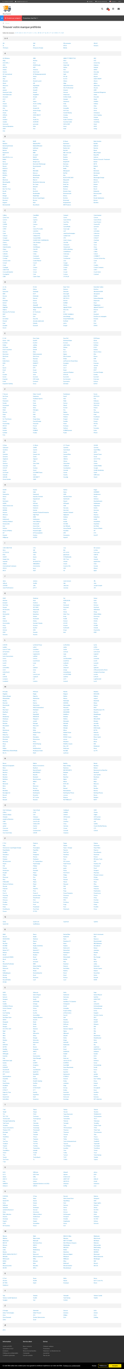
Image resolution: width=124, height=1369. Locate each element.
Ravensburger (98, 941)
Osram (65, 828)
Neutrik (35, 774)
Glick (34, 461)
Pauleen (5, 859)
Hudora (35, 535)
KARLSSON (66, 600)
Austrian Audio (67, 122)
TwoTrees (6, 1159)
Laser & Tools (6, 649)
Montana (5, 739)
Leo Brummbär (67, 658)
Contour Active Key (99, 258)
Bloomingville (6, 182)
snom (34, 1053)
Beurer (5, 166)
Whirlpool (66, 1256)
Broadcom (5, 198)
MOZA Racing (37, 744)
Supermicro (66, 1094)
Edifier (35, 347)
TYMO (65, 1159)
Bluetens (66, 182)
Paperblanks (6, 850)
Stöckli (5, 1088)
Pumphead (36, 906)
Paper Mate (97, 847)
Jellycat (5, 583)
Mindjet (65, 728)
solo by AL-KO (67, 1060)
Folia (34, 416)
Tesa (64, 1125)
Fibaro (34, 405)
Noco (4, 788)
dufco (65, 323)
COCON (5, 251)
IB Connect (97, 548)
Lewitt (4, 663)
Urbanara (66, 1183)
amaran (5, 90)
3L (3, 45)
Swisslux (96, 1097)
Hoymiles (66, 530)
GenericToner (98, 454)
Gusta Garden (7, 479)
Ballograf (5, 148)
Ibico (4, 550)
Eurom (4, 377)
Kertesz (96, 605)
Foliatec (65, 416)
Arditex (96, 103)
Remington (66, 952)
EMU (4, 363)
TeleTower (6, 1123)
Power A (35, 893)
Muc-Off (65, 746)
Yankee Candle (98, 1295)
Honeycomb (6, 524)
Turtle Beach (36, 1157)
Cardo (4, 222)
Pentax (5, 868)
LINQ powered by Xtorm (100, 670)
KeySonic (96, 607)
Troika (65, 1152)
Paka (4, 845)
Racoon (5, 936)
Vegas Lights (97, 1203)
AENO (95, 69)
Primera (65, 897)
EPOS (65, 365)
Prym (34, 904)
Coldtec (35, 251)
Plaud (34, 884)
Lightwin (96, 667)
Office (4, 812)
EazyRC (35, 340)
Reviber (35, 955)
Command (36, 256)
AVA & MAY (66, 124)
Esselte (5, 374)
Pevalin (5, 872)
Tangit (4, 1112)
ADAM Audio (36, 65)
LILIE (4, 670)
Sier (95, 1028)
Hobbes (65, 517)
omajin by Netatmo (8, 819)
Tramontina (36, 1148)
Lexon (4, 665)
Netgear (65, 772)
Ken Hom (5, 605)
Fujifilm (5, 428)
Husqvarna (66, 535)
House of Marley (7, 530)
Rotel (64, 975)
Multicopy (66, 748)
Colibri (95, 251)
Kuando (35, 632)
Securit (65, 1015)
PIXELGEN (6, 882)
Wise (64, 1261)
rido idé (35, 959)
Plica (95, 884)
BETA (95, 164)
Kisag (95, 612)
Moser (95, 739)
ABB (34, 58)
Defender (35, 296)
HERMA (5, 510)
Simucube (36, 1040)
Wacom (5, 1236)
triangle (35, 1150)
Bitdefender (36, 175)
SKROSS (5, 1044)
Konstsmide (6, 623)
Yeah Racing (66, 1298)
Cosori (35, 263)
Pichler (96, 877)
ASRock (5, 115)
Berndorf (5, 164)
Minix (34, 730)
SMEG (35, 1051)
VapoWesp (66, 1200)
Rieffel (65, 959)
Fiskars (96, 407)
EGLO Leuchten (7, 349)
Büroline (96, 202)
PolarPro (35, 888)
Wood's (96, 1263)
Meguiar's (36, 719)
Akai (4, 78)
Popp (64, 891)
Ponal (4, 891)
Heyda (95, 512)
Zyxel (34, 1319)
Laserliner (36, 649)
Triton (4, 1152)
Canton (5, 219)
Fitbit (4, 410)
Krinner (5, 630)
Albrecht (5, 81)
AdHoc (65, 67)
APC (34, 99)
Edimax (65, 347)
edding (35, 345)
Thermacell (36, 1130)
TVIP (64, 1157)
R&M (4, 934)
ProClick (96, 900)
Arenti (35, 106)
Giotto (5, 461)
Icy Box (96, 550)
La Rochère (66, 645)
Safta (64, 992)
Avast (95, 124)
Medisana (5, 719)
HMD (34, 517)
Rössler (5, 975)
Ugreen (65, 1174)
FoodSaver (97, 416)
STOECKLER (36, 1088)
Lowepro (5, 679)
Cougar (65, 263)
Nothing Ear (36, 793)
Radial (34, 936)
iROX (4, 570)
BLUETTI (96, 182)
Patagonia (36, 854)
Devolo (35, 303)
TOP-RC (35, 1143)
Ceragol (5, 238)
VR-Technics (6, 1225)
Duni (95, 323)
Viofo (95, 1214)
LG (34, 665)
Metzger (35, 723)
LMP (4, 674)
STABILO (66, 1076)
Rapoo (35, 941)
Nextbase (96, 777)
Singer (65, 1040)
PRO (64, 900)
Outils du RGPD (7, 1346)
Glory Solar (36, 463)
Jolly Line (65, 585)
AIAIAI (96, 74)
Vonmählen (36, 1223)
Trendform (97, 1148)
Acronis (65, 63)
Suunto (96, 1094)
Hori (4, 526)
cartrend (96, 226)
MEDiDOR (36, 716)
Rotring (5, 977)
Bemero (65, 159)
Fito (64, 410)
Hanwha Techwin (38, 496)
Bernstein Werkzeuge (39, 164)
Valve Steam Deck (68, 1198)
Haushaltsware (98, 501)
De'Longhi (66, 293)
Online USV (36, 823)
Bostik (4, 191)
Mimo (34, 728)
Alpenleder (36, 85)
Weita (4, 1247)
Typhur (96, 1159)
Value (34, 1198)
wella (4, 1249)
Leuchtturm (36, 660)
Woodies (35, 1265)
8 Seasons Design (38, 48)
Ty (33, 1159)
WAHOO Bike (67, 1236)
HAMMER (96, 492)
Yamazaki (65, 1295)
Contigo (5, 258)
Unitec (35, 1181)
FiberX (65, 405)
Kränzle (96, 627)
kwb (64, 632)
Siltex (34, 1035)
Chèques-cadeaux (48, 1346)
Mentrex (5, 721)
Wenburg (96, 1249)
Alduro (65, 81)
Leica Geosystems (8, 656)
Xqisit (34, 1283)
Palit (34, 845)
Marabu (5, 700)
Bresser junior (98, 193)
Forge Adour (36, 419)
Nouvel (5, 795)
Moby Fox (5, 734)
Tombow (96, 1139)
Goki (34, 465)
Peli (4, 866)
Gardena (5, 450)
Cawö (4, 233)
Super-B (5, 1094)
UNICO (5, 1179)
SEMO (4, 1019)
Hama (65, 492)
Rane (64, 939)
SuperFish (36, 1094)
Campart (65, 215)
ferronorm (96, 403)
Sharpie (5, 1024)
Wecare (5, 1245)
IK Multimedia (67, 557)
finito (34, 407)
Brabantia (96, 191)
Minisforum (6, 730)
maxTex (35, 712)
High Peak (36, 514)
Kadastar (35, 598)
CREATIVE (6, 269)
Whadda (5, 1256)
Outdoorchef (37, 830)
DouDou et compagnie (100, 316)
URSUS (35, 1186)
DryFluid (65, 321)
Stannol (65, 1078)
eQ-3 (64, 367)
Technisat (66, 1116)
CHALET (96, 238)
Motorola (5, 741)
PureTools (36, 909)
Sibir (95, 1026)
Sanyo (4, 1001)
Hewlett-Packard (68, 512)
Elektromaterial (37, 354)
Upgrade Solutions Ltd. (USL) (41, 1183)
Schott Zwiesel (7, 1008)
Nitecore (96, 783)
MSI (95, 744)
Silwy (4, 1038)
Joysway (65, 588)
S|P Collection (98, 1099)
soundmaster (37, 1069)
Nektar (96, 768)
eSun (34, 374)
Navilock (35, 768)
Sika (95, 1031)
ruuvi (64, 979)
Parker (35, 852)
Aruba (4, 112)
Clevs (95, 247)
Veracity (96, 1205)
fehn (64, 398)
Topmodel (96, 1143)
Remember (36, 952)
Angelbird (36, 94)
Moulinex (66, 741)
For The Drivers (7, 419)
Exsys (34, 383)
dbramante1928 (98, 291)
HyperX (65, 537)
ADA (4, 65)
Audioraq (96, 119)
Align (64, 83)
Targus (35, 1112)
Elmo (4, 358)
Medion (96, 716)
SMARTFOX (97, 1049)
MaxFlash (5, 712)
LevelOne (66, 660)
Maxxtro (96, 712)
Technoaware (97, 1116)
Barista (5, 150)
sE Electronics (67, 1013)
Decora (5, 296)
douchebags (66, 316)
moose (65, 739)
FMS (34, 414)
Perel (95, 868)
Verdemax (36, 1207)
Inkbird (5, 563)
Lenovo (35, 658)
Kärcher (5, 600)
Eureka (96, 374)
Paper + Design (67, 847)
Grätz (34, 474)
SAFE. (4, 992)
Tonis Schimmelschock (69, 1141)
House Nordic (67, 528)
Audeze (96, 117)
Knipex (35, 616)
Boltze (95, 186)
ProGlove (66, 902)
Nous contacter (27, 1346)
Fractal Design (37, 421)
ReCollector (97, 945)
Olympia (5, 817)
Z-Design (5, 1310)
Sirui (4, 1042)
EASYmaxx (97, 338)
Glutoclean (66, 463)
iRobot (95, 568)
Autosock (5, 124)
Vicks (4, 1212)
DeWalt (65, 303)
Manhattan (36, 698)
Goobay (35, 468)
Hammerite (6, 494)
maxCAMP (66, 710)
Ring (95, 959)
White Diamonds (98, 1256)
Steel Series (6, 1083)
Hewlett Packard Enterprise (41, 512)
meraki (35, 721)
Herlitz (95, 508)
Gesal (95, 456)
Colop (34, 254)
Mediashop (6, 716)
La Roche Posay (37, 645)
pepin (65, 868)
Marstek (5, 703)
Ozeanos (65, 833)
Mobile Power (67, 732)
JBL (95, 581)
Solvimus (96, 1060)
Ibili (34, 550)
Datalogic (35, 291)
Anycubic (96, 97)
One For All (36, 821)
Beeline (65, 157)
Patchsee (96, 854)
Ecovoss (96, 342)
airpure (96, 76)
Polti (64, 888)
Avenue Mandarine (8, 126)
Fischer (65, 407)
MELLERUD (97, 719)
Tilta (95, 1134)
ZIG (34, 1315)
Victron (65, 1212)
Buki (34, 202)
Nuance (65, 797)
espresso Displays (68, 372)
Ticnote (65, 1134)
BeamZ (65, 155)
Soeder (96, 1053)
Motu (34, 741)
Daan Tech (66, 287)
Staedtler (5, 1078)
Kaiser (95, 598)
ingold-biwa (97, 561)
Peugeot (96, 870)
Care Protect (97, 222)
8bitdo (65, 48)
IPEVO (5, 568)
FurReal (5, 432)
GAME (35, 447)
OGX (34, 812)
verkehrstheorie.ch (8, 1210)
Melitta (65, 719)
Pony (34, 891)
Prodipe (5, 902)
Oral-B (35, 828)
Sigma (65, 1031)
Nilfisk (34, 781)
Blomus (96, 180)
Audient (5, 119)
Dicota (65, 305)
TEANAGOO (97, 1114)
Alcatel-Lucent (37, 81)
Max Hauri (5, 710)
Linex (34, 670)
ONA (4, 821)
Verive (95, 1207)
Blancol (35, 180)
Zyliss (4, 1319)
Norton (96, 790)
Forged (65, 419)
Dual (4, 323)
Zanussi (65, 1310)
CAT (64, 231)
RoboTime (36, 968)
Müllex (4, 748)
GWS (34, 479)
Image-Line (6, 559)
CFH (64, 238)
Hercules (65, 508)
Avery (65, 126)
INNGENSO (36, 563)
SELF (95, 1017)
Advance (35, 69)
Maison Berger (7, 696)
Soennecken (36, 1056)
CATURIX (96, 231)
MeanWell (36, 714)
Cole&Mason (67, 251)
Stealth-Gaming (37, 1081)
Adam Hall (66, 65)
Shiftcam (65, 1024)
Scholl (65, 1006)
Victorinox (36, 1212)
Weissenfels (97, 1245)
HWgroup (5, 537)
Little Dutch (6, 672)
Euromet (35, 377)
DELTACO (66, 298)
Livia (34, 672)
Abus (64, 60)
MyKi (34, 753)
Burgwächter (67, 202)
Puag (64, 904)
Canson (96, 217)
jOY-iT (35, 588)
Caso (4, 231)
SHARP (96, 1022)
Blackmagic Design (99, 177)
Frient (65, 423)
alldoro (95, 83)
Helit (64, 505)
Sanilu (34, 999)
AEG (64, 69)
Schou (35, 1008)
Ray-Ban (5, 943)
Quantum (66, 921)
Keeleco (35, 602)
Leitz (64, 656)
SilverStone (97, 1035)
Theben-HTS (6, 1130)
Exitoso (96, 381)
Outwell (65, 830)
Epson (4, 367)
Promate (96, 902)
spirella (96, 1074)
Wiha (34, 1259)
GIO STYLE (97, 459)
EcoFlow (5, 342)
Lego (64, 654)
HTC (95, 533)
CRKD (65, 269)
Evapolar (5, 379)
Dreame (96, 318)
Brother (65, 198)
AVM (4, 128)
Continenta (36, 258)
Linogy (65, 670)
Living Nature (67, 672)
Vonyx (65, 1223)
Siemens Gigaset (68, 1028)
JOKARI (5, 585)
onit (95, 821)
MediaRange (97, 714)
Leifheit (35, 656)
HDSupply (66, 503)
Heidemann (97, 503)
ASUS (4, 117)
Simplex (5, 1040)
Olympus (35, 817)
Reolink (96, 952)
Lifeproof (66, 667)
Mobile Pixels (36, 732)
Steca (95, 1081)
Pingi (34, 879)
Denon (35, 300)
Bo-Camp (35, 184)
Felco (34, 401)
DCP (34, 293)
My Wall (65, 750)
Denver (65, 300)
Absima (35, 60)
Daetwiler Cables (98, 287)
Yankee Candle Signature (10, 1298)
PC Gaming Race (37, 861)
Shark (34, 1022)
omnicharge (36, 819)
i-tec (64, 548)
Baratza (96, 148)
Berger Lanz (36, 161)
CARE (34, 222)
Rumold (96, 977)
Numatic (35, 799)
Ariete (65, 106)
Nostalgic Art (6, 793)
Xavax (34, 1278)
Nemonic (5, 770)
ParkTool (65, 852)
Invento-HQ (66, 566)
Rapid (4, 941)
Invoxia (96, 566)
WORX (5, 1268)
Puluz (4, 906)
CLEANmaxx (36, 247)
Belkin (4, 159)
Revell (4, 955)
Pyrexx (5, 911)
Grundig (65, 477)
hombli (65, 521)
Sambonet (66, 994)
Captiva (35, 219)
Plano (95, 882)
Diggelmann (97, 305)
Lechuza (65, 651)
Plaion (34, 882)
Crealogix (5, 267)
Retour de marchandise (29, 1351)
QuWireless (36, 924)
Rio (4, 961)
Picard (65, 877)
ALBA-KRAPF (97, 78)
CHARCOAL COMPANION (40, 240)
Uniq (4, 1181)
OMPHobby (97, 819)
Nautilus (96, 765)
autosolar (35, 124)
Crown (35, 272)
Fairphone (36, 396)
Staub (4, 1081)
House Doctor (37, 528)
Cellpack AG (36, 235)
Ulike (34, 1176)
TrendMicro (6, 1150)
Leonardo (96, 658)
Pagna (65, 843)
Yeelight (5, 1300)
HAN (64, 494)
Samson (5, 997)
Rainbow (35, 939)
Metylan (5, 723)
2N (3, 43)
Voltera (96, 1221)
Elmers (95, 356)
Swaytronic (6, 1097)
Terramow (36, 1125)
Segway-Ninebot (38, 1017)
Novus (95, 795)
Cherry (5, 242)
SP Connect (6, 1072)
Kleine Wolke (97, 614)
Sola (4, 1058)
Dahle (4, 289)
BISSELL (5, 175)
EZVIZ (95, 383)
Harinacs (96, 499)
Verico (65, 1207)
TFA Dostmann (67, 1127)
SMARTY (5, 1051)
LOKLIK (96, 676)
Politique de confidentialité (10, 1353)
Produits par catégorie (14, 18)
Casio (95, 229)
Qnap (4, 921)
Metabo (96, 721)
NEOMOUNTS (67, 770)
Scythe (35, 1013)
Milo (4, 728)
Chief (95, 242)
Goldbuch (66, 465)
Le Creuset (36, 651)
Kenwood (66, 605)
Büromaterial (6, 205)
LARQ (95, 647)
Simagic (35, 1038)
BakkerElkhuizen (37, 146)
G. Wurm (35, 445)
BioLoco (35, 173)
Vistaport (66, 1216)
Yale (4, 1295)
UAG (4, 1172)
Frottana (65, 426)
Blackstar (5, 180)
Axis (4, 131)
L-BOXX (5, 645)
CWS (4, 276)
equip (95, 367)
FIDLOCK (96, 405)
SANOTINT (97, 999)
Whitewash (6, 1259)
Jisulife (35, 583)
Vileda (95, 1212)
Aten (34, 117)
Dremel (5, 321)
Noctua (35, 788)
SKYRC (5, 1047)
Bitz (64, 175)
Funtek (5, 430)
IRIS (64, 568)
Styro (95, 1090)
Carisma (65, 224)
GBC (4, 452)
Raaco (34, 934)
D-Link (35, 287)
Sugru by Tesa (7, 1092)
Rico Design (97, 957)
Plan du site (46, 1355)
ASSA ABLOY (37, 115)
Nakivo (35, 763)
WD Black (96, 1240)
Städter (96, 1076)
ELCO (65, 352)
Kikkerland (97, 609)
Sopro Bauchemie (68, 1067)
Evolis (4, 381)
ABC (95, 58)
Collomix (5, 254)
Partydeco (6, 854)
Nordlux (96, 788)
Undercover (66, 1176)
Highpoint (66, 514)
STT (34, 1090)
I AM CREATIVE (7, 548)
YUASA (65, 1300)
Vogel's (5, 1221)
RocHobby (66, 968)
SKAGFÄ (65, 1042)
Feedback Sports (38, 398)
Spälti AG (35, 1072)
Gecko (65, 452)
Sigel (4, 1031)
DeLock (35, 298)
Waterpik (35, 1240)
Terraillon (96, 1123)
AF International (7, 74)
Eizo (64, 349)
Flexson (5, 412)
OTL (95, 828)
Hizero (4, 517)
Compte (25, 1348)
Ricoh (4, 959)
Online (5, 823)
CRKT (95, 269)
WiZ (95, 1261)
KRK (34, 630)
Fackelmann (66, 394)
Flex (95, 410)
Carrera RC (97, 224)
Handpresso (97, 494)
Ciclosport (66, 244)
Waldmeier (97, 1236)
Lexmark (96, 663)
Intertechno (36, 566)
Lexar (34, 663)
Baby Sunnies (97, 141)
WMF (4, 1263)
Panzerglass (36, 847)
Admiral (96, 67)
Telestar (65, 1121)
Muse (95, 748)
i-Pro (34, 548)
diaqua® (35, 305)
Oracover (5, 828)
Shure (34, 1026)
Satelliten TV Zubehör (69, 1001)
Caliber (5, 215)
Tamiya (65, 1109)
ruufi (34, 979)
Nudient (96, 797)
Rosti (34, 975)
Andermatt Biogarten (100, 92)
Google (96, 468)
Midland (65, 725)
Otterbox (5, 830)
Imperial (5, 561)
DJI (64, 312)
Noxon (4, 797)
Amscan (65, 92)
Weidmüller (66, 1245)
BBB (34, 152)
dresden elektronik (38, 321)
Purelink (96, 906)
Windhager (97, 1259)
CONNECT (97, 256)
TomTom (5, 1141)
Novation (35, 795)
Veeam (35, 1203)
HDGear (35, 503)
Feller (64, 401)
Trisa (64, 1150)
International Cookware (9, 566)
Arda (64, 103)
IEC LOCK (66, 552)
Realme (65, 945)
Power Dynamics (68, 893)
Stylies (65, 1090)
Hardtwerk (66, 499)
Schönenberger (98, 1006)
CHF (119, 1)
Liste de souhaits (28, 1355)
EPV (34, 367)
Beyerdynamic (37, 166)
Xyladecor (5, 1285)
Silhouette (36, 1033)
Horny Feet (36, 526)
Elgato (65, 354)
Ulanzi (4, 1176)
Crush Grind (97, 272)
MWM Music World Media (10, 750)
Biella (64, 168)
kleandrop (36, 614)
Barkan (35, 150)
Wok (34, 1263)
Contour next (6, 260)
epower (96, 365)
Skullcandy (66, 1044)
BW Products (67, 205)
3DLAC (96, 43)
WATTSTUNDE (67, 1240)
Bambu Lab (66, 148)
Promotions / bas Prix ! (30, 18)
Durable (5, 325)
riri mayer (35, 961)
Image (95, 557)
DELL (4, 298)
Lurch (95, 681)
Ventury (65, 1205)
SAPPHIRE (36, 1001)
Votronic (96, 1223)
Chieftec (5, 244)
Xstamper (66, 1283)
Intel (95, 563)
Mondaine (36, 737)
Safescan (35, 992)
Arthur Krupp (37, 110)
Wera (34, 1252)
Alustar (96, 88)
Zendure (65, 1313)
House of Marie (98, 528)
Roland (96, 970)
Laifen (65, 647)
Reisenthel (66, 950)
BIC (34, 168)
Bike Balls (35, 170)
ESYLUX (65, 374)
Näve (4, 768)
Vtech (35, 1225)
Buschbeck (36, 205)
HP (94, 530)
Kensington (36, 605)
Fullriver (65, 428)
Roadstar (66, 964)
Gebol (34, 452)
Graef (95, 472)
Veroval (35, 1210)
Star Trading (97, 1078)
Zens (4, 1315)
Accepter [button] (115, 1365)
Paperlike (35, 850)
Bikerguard (66, 170)
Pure (64, 906)
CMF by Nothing (68, 249)
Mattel (95, 705)
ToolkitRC (96, 1141)
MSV (4, 746)
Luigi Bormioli (97, 679)
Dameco (65, 289)
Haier (4, 492)
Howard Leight (37, 530)
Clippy (4, 249)
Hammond (36, 494)
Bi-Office (66, 166)
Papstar (65, 850)
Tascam (65, 1112)
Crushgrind (6, 274)
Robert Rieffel (37, 966)
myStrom (65, 753)
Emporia (35, 361)
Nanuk (95, 763)
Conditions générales (9, 1355)
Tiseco (96, 1137)
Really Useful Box (38, 945)
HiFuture (5, 514)
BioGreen (96, 170)
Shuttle (65, 1026)
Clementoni (66, 247)
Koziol (4, 627)
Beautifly (96, 155)
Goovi (34, 470)
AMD (95, 90)
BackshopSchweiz (8, 146)
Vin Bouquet (67, 1214)
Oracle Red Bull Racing (100, 826)
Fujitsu (35, 428)
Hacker (35, 489)
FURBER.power (67, 430)
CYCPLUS (66, 276)
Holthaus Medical (8, 521)
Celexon (5, 235)
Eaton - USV (6, 340)
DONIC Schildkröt (68, 314)
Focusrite (66, 414)
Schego (35, 1004)
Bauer (95, 150)
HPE (64, 533)
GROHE (5, 477)
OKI (34, 814)
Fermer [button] (94, 1365)
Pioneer (65, 879)
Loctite (96, 674)
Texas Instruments (8, 1127)
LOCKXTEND (67, 674)
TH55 (95, 1127)
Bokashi (35, 186)
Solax (95, 1058)
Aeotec (5, 72)
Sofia (64, 1056)
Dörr (34, 316)
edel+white (66, 345)
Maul (4, 707)
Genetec (5, 456)
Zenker (96, 1313)
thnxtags (5, 1132)
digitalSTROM (67, 307)
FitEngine (35, 410)
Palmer (65, 845)
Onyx (64, 823)
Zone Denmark (7, 1317)
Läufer (65, 649)
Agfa (64, 74)
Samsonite (36, 997)
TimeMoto (6, 1137)
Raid (95, 936)
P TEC (4, 843)
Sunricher (66, 1092)
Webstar (96, 1243)
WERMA (96, 1252)
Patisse (5, 857)
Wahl (34, 1236)
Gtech (95, 477)
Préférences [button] (103, 1365)
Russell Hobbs (7, 979)
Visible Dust (36, 1216)
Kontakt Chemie (37, 623)
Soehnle (5, 1056)
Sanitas (65, 999)
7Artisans (5, 48)
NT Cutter (36, 797)
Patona (35, 857)
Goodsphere (67, 468)
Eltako (65, 358)
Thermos (66, 1130)
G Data (5, 445)
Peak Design (36, 863)
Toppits (5, 1146)
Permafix (35, 870)
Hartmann (5, 501)
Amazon (65, 90)
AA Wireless (6, 58)
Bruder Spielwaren (99, 198)
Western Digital (67, 1254)
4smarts (96, 45)
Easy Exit (65, 338)
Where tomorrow (38, 1256)
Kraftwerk (66, 627)
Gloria (95, 461)
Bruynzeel (66, 200)
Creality (96, 265)
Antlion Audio (67, 97)
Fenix (34, 403)
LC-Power (96, 649)
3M (34, 45)
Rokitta (65, 970)
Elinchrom (5, 356)
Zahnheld (35, 1310)
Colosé (96, 254)
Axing (95, 128)
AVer (34, 126)
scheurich (96, 1004)
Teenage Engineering (9, 1121)
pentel (35, 868)
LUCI (64, 679)
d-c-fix (4, 287)
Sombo (5, 1063)
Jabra (4, 581)
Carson (5, 226)
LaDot (34, 647)
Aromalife (66, 108)
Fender (5, 403)
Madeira (96, 691)
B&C (4, 141)
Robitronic (97, 966)
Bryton (96, 200)
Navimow (66, 768)
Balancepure (66, 146)
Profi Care (36, 902)
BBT (4, 155)
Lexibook (65, 663)
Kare (34, 600)
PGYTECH (66, 872)
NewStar (65, 777)
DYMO (95, 325)
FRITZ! (5, 426)
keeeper (5, 602)
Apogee (65, 99)
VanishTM (6, 1200)
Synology (66, 1099)
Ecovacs (65, 342)
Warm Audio (36, 1238)
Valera (4, 1198)
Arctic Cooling (37, 103)
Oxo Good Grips (7, 833)
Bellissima (36, 159)
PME (34, 886)
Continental (66, 258)
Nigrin (65, 779)
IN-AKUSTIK (37, 561)
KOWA (96, 625)
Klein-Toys (66, 614)
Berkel (95, 161)
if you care (96, 552)
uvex (95, 1186)
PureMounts (6, 909)
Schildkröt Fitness (8, 1006)
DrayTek (35, 318)
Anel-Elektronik (7, 94)
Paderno (35, 843)
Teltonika (35, 1123)
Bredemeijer (36, 193)
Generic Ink (36, 454)
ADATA (5, 67)
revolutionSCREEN (8, 957)
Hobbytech (6, 519)
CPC (95, 263)
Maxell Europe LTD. (99, 710)
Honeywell (36, 524)
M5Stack (35, 691)
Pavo (64, 859)
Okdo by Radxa (7, 814)
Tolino (65, 1139)
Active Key (97, 63)
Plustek (5, 886)
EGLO (95, 347)
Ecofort (35, 342)
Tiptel (65, 1137)
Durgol (65, 325)
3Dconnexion (67, 43)
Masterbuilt (6, 705)
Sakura (5, 994)
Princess (5, 900)
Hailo (34, 492)
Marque (7, 23)
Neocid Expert (37, 770)
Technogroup (37, 1118)
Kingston (35, 612)
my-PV (95, 750)
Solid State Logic (7, 1060)
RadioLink (66, 936)
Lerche (5, 660)
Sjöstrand (35, 1042)
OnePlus (65, 821)
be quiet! (35, 155)
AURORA (35, 122)
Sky (95, 1044)
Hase (34, 501)
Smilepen (96, 1051)
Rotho (95, 975)
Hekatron (35, 505)
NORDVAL (36, 790)
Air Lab (65, 76)
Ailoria (4, 76)
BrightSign (36, 195)
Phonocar (5, 877)
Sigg (34, 1031)
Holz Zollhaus (37, 521)
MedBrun (66, 714)
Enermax (96, 363)
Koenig (96, 618)
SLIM (64, 1047)
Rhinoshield (66, 957)
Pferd (34, 872)
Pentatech (97, 866)
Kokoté (5, 621)
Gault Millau (97, 450)
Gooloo (5, 470)
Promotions (46, 1348)
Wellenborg (36, 1249)
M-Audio (5, 691)
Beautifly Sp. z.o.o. (8, 157)
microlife (96, 723)
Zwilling (96, 1317)
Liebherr (35, 667)
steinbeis (66, 1083)
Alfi (34, 83)
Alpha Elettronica (68, 85)
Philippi (35, 875)
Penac (65, 866)
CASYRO (35, 231)
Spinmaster (66, 1074)
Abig (4, 60)
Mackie (65, 691)
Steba (65, 1081)
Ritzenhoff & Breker (8, 964)
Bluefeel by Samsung (39, 182)
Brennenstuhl (67, 193)
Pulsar (95, 904)
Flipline (65, 412)
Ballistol (96, 146)
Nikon (4, 781)
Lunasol (65, 681)
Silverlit (65, 1035)
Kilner (4, 612)
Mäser (95, 703)
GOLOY (5, 468)
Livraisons (5, 1351)
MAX (95, 707)
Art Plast (5, 110)
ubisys (95, 1172)
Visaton (5, 1216)
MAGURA (96, 694)
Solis (34, 1060)
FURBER (35, 430)
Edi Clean (5, 347)
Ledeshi (5, 654)
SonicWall (66, 1065)
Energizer (66, 363)
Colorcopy (66, 254)
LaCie (95, 645)
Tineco (35, 1137)
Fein (95, 398)
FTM (95, 426)
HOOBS (65, 524)
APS (4, 101)
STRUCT (5, 1090)
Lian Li (95, 665)
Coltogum (5, 256)
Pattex (65, 857)
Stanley (35, 1078)
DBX (4, 293)
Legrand (96, 654)
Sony (34, 1067)
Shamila (65, 1019)
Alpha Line (97, 85)
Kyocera (5, 634)
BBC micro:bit (67, 152)
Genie (34, 456)
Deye (95, 303)
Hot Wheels (66, 526)
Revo (95, 955)
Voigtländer (66, 1221)
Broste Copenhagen (39, 198)
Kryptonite (97, 630)
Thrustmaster (98, 1132)
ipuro (34, 568)
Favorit (5, 398)
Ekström (5, 352)
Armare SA (36, 108)
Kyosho (35, 634)
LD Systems (6, 651)
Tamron (96, 1109)
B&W (34, 141)
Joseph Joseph (98, 585)
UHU (95, 1174)
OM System (66, 817)
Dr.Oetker (5, 318)
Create (65, 267)
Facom (95, 394)
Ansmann (5, 97)
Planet (65, 882)
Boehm (5, 186)
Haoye (95, 496)
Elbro (34, 352)
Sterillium (5, 1085)
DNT (4, 314)
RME (34, 964)
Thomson (66, 1132)
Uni (95, 1176)
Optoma (65, 826)
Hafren (65, 489)
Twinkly (96, 1157)
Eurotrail (96, 377)
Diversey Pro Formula (9, 312)
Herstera (96, 510)
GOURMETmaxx (37, 472)
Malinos (96, 696)
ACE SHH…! (6, 63)
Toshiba (35, 1146)
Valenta (96, 1196)
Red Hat (5, 948)
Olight (95, 814)
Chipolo (35, 244)
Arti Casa (66, 110)
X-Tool (4, 1278)
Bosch (95, 189)
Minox (65, 730)
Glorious (5, 463)
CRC (34, 265)
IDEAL (35, 552)
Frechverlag (6, 423)
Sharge (96, 1019)
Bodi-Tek (65, 184)
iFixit (4, 554)
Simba (65, 1038)
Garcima (96, 447)
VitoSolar (5, 1219)
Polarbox (96, 886)
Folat (95, 414)
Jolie (34, 585)
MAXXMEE (66, 712)
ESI (4, 372)
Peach (4, 863)
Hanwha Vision (67, 496)
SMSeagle (5, 1053)
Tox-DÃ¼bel (66, 1146)
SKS (34, 1044)
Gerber (65, 456)
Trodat (35, 1152)
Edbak (4, 345)
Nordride (5, 790)
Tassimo (96, 1112)
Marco (35, 700)
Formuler (96, 419)
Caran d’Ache (97, 219)
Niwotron (35, 786)
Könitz (95, 621)
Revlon (65, 955)
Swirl (34, 1097)
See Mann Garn (7, 1017)
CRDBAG (66, 265)
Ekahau (96, 349)
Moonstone (36, 739)
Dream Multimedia (68, 318)
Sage (95, 992)
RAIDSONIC (6, 939)
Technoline (66, 1118)
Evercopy (96, 379)
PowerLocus (97, 893)
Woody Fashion (67, 1265)
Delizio (95, 296)
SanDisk (96, 997)
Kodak (65, 618)
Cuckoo (65, 274)
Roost (65, 973)
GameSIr (65, 447)
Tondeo (35, 1141)
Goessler (5, 465)
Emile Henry (6, 361)
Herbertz (35, 508)
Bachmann (66, 143)
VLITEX (96, 1219)
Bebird (35, 157)
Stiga (64, 1085)
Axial (64, 128)
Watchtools (97, 1238)
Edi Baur (96, 345)
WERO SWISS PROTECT (10, 1254)
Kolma (35, 621)
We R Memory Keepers (70, 1243)
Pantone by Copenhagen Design (12, 847)
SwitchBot (6, 1099)
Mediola (65, 716)
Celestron (96, 233)
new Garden (97, 774)
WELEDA (66, 1247)
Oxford (96, 830)
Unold (95, 1181)
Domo (34, 314)
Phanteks (96, 872)
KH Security (6, 609)
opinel (4, 826)
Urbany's (5, 1186)
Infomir (65, 561)
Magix (34, 694)
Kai (64, 598)
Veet (64, 1203)
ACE (95, 60)
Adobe (5, 69)
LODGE (5, 676)
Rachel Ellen (66, 934)
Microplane (6, 725)
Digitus (5, 309)
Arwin (34, 112)
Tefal (34, 1121)
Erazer (35, 370)
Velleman (5, 1205)
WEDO (35, 1245)
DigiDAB (5, 307)
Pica (34, 877)
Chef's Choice (67, 240)
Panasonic (96, 845)
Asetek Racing (67, 112)
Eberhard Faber (67, 340)
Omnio (65, 819)
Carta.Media (66, 226)
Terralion (5, 1125)
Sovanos (65, 1069)
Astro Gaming (98, 115)
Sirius (95, 1040)
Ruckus (65, 977)
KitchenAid (6, 614)
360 (34, 43)
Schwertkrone (98, 1008)
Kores (95, 623)
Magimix (5, 694)
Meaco (5, 714)
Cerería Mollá (36, 238)
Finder (4, 407)
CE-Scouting (36, 233)
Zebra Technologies (8, 1313)
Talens (35, 1109)
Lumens (35, 681)
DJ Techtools (37, 312)
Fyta (4, 435)
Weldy (35, 1247)
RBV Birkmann (98, 943)
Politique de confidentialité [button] (71, 1365)
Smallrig (5, 1049)
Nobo (95, 786)
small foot (96, 1047)
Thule (4, 1134)
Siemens (35, 1028)
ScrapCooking (67, 1010)
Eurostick (66, 377)
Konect (65, 621)
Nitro (4, 786)
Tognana (35, 1139)
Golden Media (98, 465)
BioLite (5, 173)
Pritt (34, 900)
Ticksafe (35, 1134)
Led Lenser (97, 651)
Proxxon (5, 904)
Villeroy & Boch (37, 1214)
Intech (65, 563)
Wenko (5, 1252)
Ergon (65, 370)
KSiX (4, 632)
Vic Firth (96, 1210)
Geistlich (5, 454)
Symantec (36, 1099)
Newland (35, 777)
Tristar (95, 1150)
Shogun (5, 1026)
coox (64, 260)
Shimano (96, 1024)
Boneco (65, 189)
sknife (95, 1042)
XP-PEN (5, 1283)
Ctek (34, 274)
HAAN (4, 489)
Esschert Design (98, 372)
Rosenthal (96, 973)
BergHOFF (66, 161)
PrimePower (36, 897)
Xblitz (65, 1278)
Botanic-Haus (67, 191)
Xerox (95, 1278)
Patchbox (66, 854)
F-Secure (5, 394)
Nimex (65, 781)
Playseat (65, 884)
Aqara (34, 101)
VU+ (64, 1225)
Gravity (65, 474)
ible (64, 550)
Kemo (95, 602)
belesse (96, 157)
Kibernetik (36, 609)
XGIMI (35, 1280)
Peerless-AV (97, 863)
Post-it (5, 893)
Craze (4, 265)
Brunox (35, 200)
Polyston (96, 888)
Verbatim (5, 1207)
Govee (65, 472)
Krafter (35, 627)
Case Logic (66, 229)
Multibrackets (37, 748)
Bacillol (96, 143)
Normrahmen (67, 790)
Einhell (35, 349)
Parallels (5, 852)
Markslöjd (66, 700)
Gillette (65, 459)
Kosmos (35, 625)
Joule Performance (8, 588)
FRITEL (96, 423)
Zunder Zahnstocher (39, 1317)
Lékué (95, 656)
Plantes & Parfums (8, 884)
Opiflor (96, 823)
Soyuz (95, 1069)
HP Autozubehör (38, 533)
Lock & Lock (36, 674)
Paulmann (36, 859)
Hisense (96, 514)
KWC (95, 632)
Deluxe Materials (98, 298)
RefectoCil (66, 948)
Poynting (5, 895)
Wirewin (35, 1261)
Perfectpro (6, 870)
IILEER (5, 557)
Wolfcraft (66, 1263)
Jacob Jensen (67, 581)
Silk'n (4, 1035)
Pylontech (66, 909)
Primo (95, 897)
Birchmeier (97, 173)
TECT (95, 1118)
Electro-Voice (97, 352)
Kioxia (65, 612)
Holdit (95, 519)
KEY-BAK (35, 607)
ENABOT (35, 363)
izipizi (95, 570)
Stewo (35, 1085)
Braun (4, 193)
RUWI (95, 979)
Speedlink (36, 1074)
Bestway (65, 164)
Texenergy (36, 1127)
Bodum (96, 184)
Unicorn (35, 1179)
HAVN (4, 503)
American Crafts (7, 92)
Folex (4, 416)
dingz (34, 309)
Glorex (65, 461)
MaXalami (35, 710)
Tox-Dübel (97, 1146)
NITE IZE (66, 783)
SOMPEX (66, 1063)
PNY (64, 886)
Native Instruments (38, 765)
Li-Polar (65, 665)
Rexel (34, 957)
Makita (65, 696)
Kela (64, 602)
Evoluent (35, 381)
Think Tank (97, 1130)
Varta (4, 1203)
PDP (95, 861)
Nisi (34, 783)
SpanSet (65, 1072)
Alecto (95, 81)
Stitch (95, 1085)
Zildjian (65, 1315)
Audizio (5, 122)
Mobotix (96, 732)
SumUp (35, 1092)
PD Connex (66, 861)
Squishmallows (7, 1076)
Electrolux (5, 354)
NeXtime (5, 779)
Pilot (4, 879)
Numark (5, 799)
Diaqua (5, 305)
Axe (34, 128)
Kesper (5, 607)
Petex (65, 870)
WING (4, 1261)
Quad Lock (36, 921)
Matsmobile (66, 705)
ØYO (4, 1330)
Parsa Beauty (97, 852)
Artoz (95, 110)
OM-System (97, 817)
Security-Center (98, 1015)
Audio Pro (36, 119)
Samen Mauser (98, 994)
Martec (35, 703)
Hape (4, 499)
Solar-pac (66, 1058)
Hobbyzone (36, 519)
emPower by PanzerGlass (70, 361)
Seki (64, 1017)
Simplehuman (97, 1038)
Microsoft (36, 725)
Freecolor (35, 423)
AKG (34, 78)
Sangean (5, 999)
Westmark (97, 1254)
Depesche (96, 300)
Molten (65, 734)
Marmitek (96, 700)
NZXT (95, 799)
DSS (95, 321)
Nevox (65, 774)
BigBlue (5, 170)
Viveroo (35, 1219)
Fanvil (65, 396)
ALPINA (35, 88)
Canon (65, 217)
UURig (65, 1186)
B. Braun (65, 141)
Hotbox (5, 528)
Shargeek (5, 1022)
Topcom (65, 1143)
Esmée (35, 372)
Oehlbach (66, 810)
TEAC (34, 1114)
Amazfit (35, 90)
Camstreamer (97, 215)
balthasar (35, 148)
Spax (95, 1072)
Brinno (65, 195)
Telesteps (96, 1121)
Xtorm (95, 1283)
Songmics (35, 1065)
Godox (95, 463)
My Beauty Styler (38, 750)
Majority (35, 696)
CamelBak (36, 215)
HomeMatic (97, 521)
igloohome (66, 554)
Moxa (4, 744)
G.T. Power (66, 445)
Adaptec (96, 65)
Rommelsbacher (37, 973)
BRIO (95, 195)
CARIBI (5, 224)
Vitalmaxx (96, 1216)
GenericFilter (67, 454)
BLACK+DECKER (68, 177)
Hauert (65, 501)
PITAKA (96, 879)
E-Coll (4, 338)
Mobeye (5, 732)
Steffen (35, 1083)
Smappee (35, 1049)
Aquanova (66, 101)
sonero (5, 1065)
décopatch (97, 293)
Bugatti (5, 202)
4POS (65, 45)
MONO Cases (67, 737)
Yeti (34, 1300)
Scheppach (66, 1004)
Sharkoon (66, 1022)
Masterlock (36, 705)
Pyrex (95, 909)
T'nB (4, 1109)
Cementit (96, 235)
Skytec (35, 1047)
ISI (64, 570)
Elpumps (35, 358)
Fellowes (96, 401)
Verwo (65, 1210)
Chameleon (6, 240)
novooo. (65, 795)
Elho (95, 354)
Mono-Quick (97, 737)
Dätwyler (66, 291)
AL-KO (65, 78)
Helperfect (97, 505)
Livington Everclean (99, 672)
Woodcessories (7, 1265)
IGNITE (96, 554)
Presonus (66, 895)
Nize (64, 786)
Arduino (5, 106)
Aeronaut (66, 72)
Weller (65, 1249)
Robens (5, 966)
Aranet (5, 103)
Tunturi (65, 1155)
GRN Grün (97, 474)
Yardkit (35, 1298)
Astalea (65, 115)
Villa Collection (7, 1214)
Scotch (35, 1010)
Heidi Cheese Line (8, 505)
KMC (4, 616)
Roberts (65, 966)
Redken (35, 948)
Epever (35, 365)
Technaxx (36, 1116)
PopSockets (97, 891)
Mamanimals (6, 698)
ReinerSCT (36, 950)
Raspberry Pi (67, 941)
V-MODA (5, 1196)
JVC (95, 588)
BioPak (65, 173)
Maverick (65, 707)
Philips (65, 875)
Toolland (5, 1143)
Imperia (96, 559)
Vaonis (35, 1200)
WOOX (96, 1265)
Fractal (5, 421)
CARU (4, 229)
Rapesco (96, 939)
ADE (34, 67)
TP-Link (5, 1148)
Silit (95, 1033)
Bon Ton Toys (7, 189)
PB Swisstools (7, 861)
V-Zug (35, 1196)
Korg (4, 625)
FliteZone (96, 412)
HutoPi (96, 535)
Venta (34, 1205)
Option (35, 826)
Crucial (65, 272)
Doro (4, 316)
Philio (4, 875)
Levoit (95, 660)
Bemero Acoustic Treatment (102, 159)
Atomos (65, 117)
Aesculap (96, 72)
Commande (26, 1353)
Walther (5, 1238)
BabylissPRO (36, 143)
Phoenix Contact (98, 875)
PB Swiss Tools (98, 859)
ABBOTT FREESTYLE (69, 58)
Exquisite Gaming (8, 383)
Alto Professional (68, 88)
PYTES (35, 911)
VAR (95, 1200)
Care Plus (66, 222)
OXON (35, 833)
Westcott (36, 1254)
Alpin (4, 88)
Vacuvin (65, 1196)
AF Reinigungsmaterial (39, 74)
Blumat (5, 184)
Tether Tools (97, 1125)
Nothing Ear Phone (68, 793)
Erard (4, 370)
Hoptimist (96, 524)
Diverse (96, 309)
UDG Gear (36, 1174)
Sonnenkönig (97, 1065)
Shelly (34, 1024)
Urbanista (96, 1183)
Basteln (65, 150)
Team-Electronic (68, 1114)
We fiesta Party (37, 1243)
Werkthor (66, 1252)
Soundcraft (6, 1069)
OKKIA (65, 814)
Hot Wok (96, 526)
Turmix (5, 1157)
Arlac (95, 106)
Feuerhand (6, 405)
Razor (65, 943)
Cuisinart (96, 274)
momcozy (96, 734)
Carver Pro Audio (38, 229)
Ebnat (95, 340)
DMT (95, 312)
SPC (4, 1074)
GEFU (95, 452)
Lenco (4, 658)
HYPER (35, 537)
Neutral (5, 774)
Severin (35, 1019)
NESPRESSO (36, 772)
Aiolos (35, 76)
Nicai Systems (37, 779)
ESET (95, 370)
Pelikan (35, 866)
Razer (34, 943)
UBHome (35, 1172)
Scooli (4, 1010)
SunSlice (96, 1092)
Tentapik (65, 1123)
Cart (34, 226)
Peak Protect (67, 863)
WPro (34, 1268)
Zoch (95, 1315)
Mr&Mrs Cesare (67, 744)
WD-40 (5, 1243)
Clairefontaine (7, 247)
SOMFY (35, 1063)
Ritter (95, 961)
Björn (4, 177)
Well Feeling (97, 1247)
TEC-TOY (5, 1116)
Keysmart (66, 607)
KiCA (64, 609)
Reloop (5, 952)
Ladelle (5, 647)
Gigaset (35, 459)
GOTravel (5, 472)
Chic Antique (36, 242)
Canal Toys (6, 217)
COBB (95, 249)
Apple (95, 99)
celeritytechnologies (69, 233)
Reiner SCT (6, 950)
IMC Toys (66, 559)
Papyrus (96, 850)
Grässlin (5, 474)
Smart (65, 1049)
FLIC (34, 412)
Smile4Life (66, 1051)
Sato (95, 1001)
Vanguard (96, 1198)
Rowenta (35, 977)
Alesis (4, 83)
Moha (34, 734)
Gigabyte (5, 459)
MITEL (95, 730)
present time (36, 895)
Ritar (64, 961)
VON (4, 1223)
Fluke (4, 414)
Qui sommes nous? (8, 1348)
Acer (34, 63)
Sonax (95, 1063)
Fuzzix (65, 432)
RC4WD (5, 945)
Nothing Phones (98, 793)
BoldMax (65, 186)
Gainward (5, 447)
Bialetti (96, 166)
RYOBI (5, 982)
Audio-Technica (67, 119)
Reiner (95, 948)
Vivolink (65, 1219)
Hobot (65, 519)
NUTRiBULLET (67, 799)
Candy (35, 217)
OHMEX (65, 812)
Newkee (5, 777)
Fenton (65, 403)
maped (95, 698)
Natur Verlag (67, 765)
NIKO (95, 779)
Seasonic (5, 1015)
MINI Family (97, 728)
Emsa (95, 361)
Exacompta (66, 381)
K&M (4, 598)
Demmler (5, 300)
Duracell (35, 325)
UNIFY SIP (66, 1179)
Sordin (95, 1067)
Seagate (96, 1013)
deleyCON (66, 296)
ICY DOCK (6, 552)
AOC (4, 99)
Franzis (96, 421)
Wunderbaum (67, 1268)
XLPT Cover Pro (98, 1280)
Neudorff (96, 772)
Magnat (65, 694)
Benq (4, 161)
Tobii (4, 1139)
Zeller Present (37, 1313)
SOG (95, 1056)
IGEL (34, 554)
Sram (34, 1076)
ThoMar (35, 1132)
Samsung (66, 997)
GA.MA (96, 445)
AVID (95, 126)
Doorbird (96, 314)
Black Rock (36, 177)
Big (94, 168)
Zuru (64, 1317)
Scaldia (5, 1004)
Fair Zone (5, 396)
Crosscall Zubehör (8, 272)
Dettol (4, 303)
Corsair (5, 263)
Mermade (66, 721)
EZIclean (65, 383)
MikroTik (96, 725)
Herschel (65, 510)
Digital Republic (37, 307)
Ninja (95, 781)
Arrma (95, 108)
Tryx (4, 1155)
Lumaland (5, 681)
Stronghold (97, 1088)
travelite (65, 1148)
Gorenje (65, 470)
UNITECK (66, 1181)
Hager (95, 489)
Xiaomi (65, 1280)
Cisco (95, 244)
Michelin (65, 723)
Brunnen (5, 200)
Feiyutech (5, 401)
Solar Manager (37, 1058)
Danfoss (96, 289)
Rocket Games (98, 968)
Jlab (64, 583)
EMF (95, 358)
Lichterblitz (6, 667)
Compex (65, 256)
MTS (34, 746)
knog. (64, 616)
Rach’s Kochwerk (98, 934)
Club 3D (35, 249)
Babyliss (5, 143)
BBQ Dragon (97, 152)
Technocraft (6, 1118)
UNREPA (5, 1183)
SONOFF (5, 1067)
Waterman (6, 1240)
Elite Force (36, 356)
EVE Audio (36, 379)
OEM (95, 810)
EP (3, 365)
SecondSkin (36, 1015)
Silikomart (66, 1033)
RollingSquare (7, 973)
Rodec (35, 970)
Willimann (66, 1259)
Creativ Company (98, 267)
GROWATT (36, 477)
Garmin (35, 450)
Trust (95, 1152)
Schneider (36, 1006)
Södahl (65, 1053)
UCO (4, 1174)
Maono (65, 698)
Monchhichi (6, 737)
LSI (34, 679)
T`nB (4, 1161)
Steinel (96, 1083)
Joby (95, 583)
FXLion (95, 432)
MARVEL (65, 703)
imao (34, 559)
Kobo (4, 618)
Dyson (4, 328)
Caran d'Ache (67, 219)
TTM (34, 1155)
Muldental (96, 746)
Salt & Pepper (37, 994)
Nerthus (5, 772)
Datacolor (5, 291)
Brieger (5, 195)
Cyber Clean (36, 276)
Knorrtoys (96, 616)
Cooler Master (37, 260)
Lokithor (65, 676)
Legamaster (36, 654)
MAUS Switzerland (38, 707)
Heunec (5, 512)
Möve (95, 741)
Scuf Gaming (6, 1013)
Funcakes (96, 428)
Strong (65, 1088)
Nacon (4, 763)
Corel (95, 260)
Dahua (35, 289)
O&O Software (7, 810)
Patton (96, 857)
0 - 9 (17, 33)
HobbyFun (96, 517)
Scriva (95, 1010)
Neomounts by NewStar (100, 770)
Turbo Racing (97, 1155)
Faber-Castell (37, 394)
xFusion (5, 1280)
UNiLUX (96, 1179)
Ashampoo (97, 112)
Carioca (35, 224)
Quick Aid (5, 924)
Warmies (65, 1238)
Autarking (96, 122)
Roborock (5, 968)
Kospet (65, 625)
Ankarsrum (66, 94)
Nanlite (65, 763)
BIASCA (5, 168)
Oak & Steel (36, 810)
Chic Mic (65, 242)
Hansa (4, 496)
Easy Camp (36, 338)
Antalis (35, 97)
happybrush (36, 499)
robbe (95, 964)
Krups (65, 630)
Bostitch (35, 191)
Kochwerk (36, 618)
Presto (96, 895)
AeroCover (36, 72)
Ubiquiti (65, 1172)
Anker (95, 94)
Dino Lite (65, 309)
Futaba (35, 432)
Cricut (35, 269)
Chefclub (96, 240)
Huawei (5, 535)
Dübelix (35, 323)
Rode (4, 970)
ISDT (34, 570)
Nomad (65, 788)
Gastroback (66, 450)
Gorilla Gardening (99, 470)
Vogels (35, 1221)
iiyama (34, 557)
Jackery (35, 581)
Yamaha (35, 1295)
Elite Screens (67, 356)
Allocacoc (5, 85)
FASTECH (96, 396)
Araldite (96, 101)
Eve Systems (67, 379)
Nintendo (5, 783)
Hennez (5, 508)
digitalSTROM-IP (98, 307)
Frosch (35, 426)
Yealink (96, 1298)
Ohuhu (96, 812)
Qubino (96, 921)
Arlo (4, 108)
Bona (34, 189)
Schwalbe (66, 1008)
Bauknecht (6, 152)
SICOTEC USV (7, 1028)
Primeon (5, 897)
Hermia (35, 510)
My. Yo (4, 753)
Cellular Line (66, 235)
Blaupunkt (66, 180)
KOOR (65, 623)
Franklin (65, 421)
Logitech (35, 676)
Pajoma (96, 843)
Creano (35, 267)
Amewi (35, 92)
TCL (4, 1114)
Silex (4, 1033)
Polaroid (5, 888)
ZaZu (95, 1310)
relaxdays (96, 950)
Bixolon (96, 175)
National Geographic (8, 765)
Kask (95, 600)
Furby (95, 430)
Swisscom (66, 1097)
